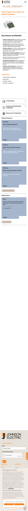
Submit (4, 461)
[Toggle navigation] (25, 2)
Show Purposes (14, 507)
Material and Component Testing (12, 170)
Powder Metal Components (17, 6)
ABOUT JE (4, 464)
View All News (6, 222)
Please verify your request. (8, 451)
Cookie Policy (11, 488)
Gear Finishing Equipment (10, 124)
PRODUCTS (18, 464)
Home (4, 6)
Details (5, 140)
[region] (14, 489)
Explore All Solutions (8, 190)
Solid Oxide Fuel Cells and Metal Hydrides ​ (12, 7)
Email (3, 445)
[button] (4, 6)
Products (8, 6)
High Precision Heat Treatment (11, 147)
